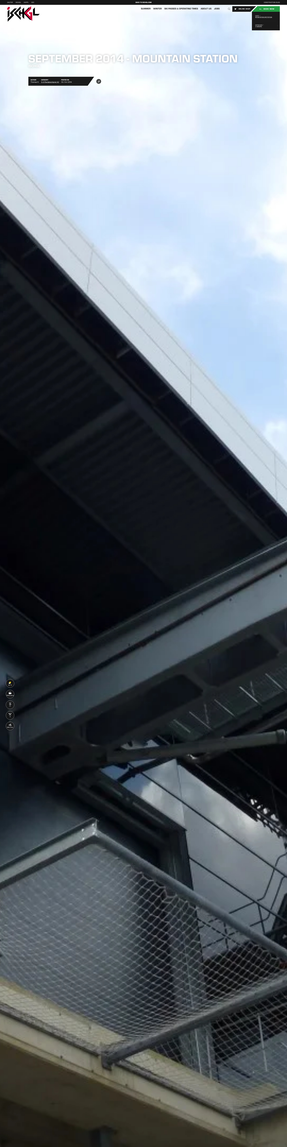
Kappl (26, 2)
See (32, 2)
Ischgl (18, 2)
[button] (229, 9)
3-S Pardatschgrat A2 (50, 82)
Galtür (10, 2)
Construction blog (272, 2)
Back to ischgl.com (144, 2)
